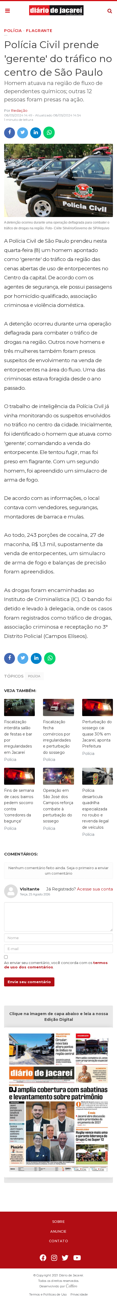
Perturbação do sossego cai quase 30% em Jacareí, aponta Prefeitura (97, 734)
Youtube (77, 1258)
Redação (19, 110)
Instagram (54, 1258)
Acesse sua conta (95, 889)
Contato (58, 1241)
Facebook (43, 1258)
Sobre (58, 1222)
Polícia (34, 676)
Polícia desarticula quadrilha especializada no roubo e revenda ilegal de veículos (95, 809)
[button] (7, 11)
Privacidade (79, 1294)
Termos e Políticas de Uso (48, 1294)
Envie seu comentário (29, 982)
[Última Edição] (58, 1103)
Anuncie (58, 1231)
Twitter (65, 1258)
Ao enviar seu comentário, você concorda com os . (56, 964)
